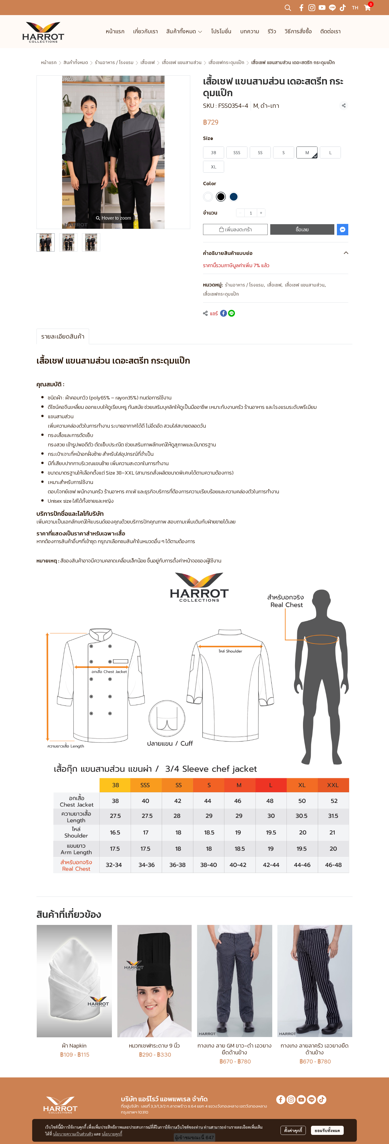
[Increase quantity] (261, 213)
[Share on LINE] (231, 313)
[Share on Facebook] (223, 313)
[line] (332, 7)
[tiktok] (342, 7)
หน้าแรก (49, 63)
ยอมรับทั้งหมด (327, 1130)
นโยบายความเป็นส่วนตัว (73, 1133)
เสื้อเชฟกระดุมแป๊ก (226, 63)
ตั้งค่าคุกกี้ (293, 1130)
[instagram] (311, 7)
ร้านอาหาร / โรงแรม (114, 63)
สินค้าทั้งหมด (76, 63)
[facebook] (301, 7)
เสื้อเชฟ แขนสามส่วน (182, 63)
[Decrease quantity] (240, 213)
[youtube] (322, 7)
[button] (288, 8)
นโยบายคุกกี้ (112, 1133)
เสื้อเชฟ (147, 63)
